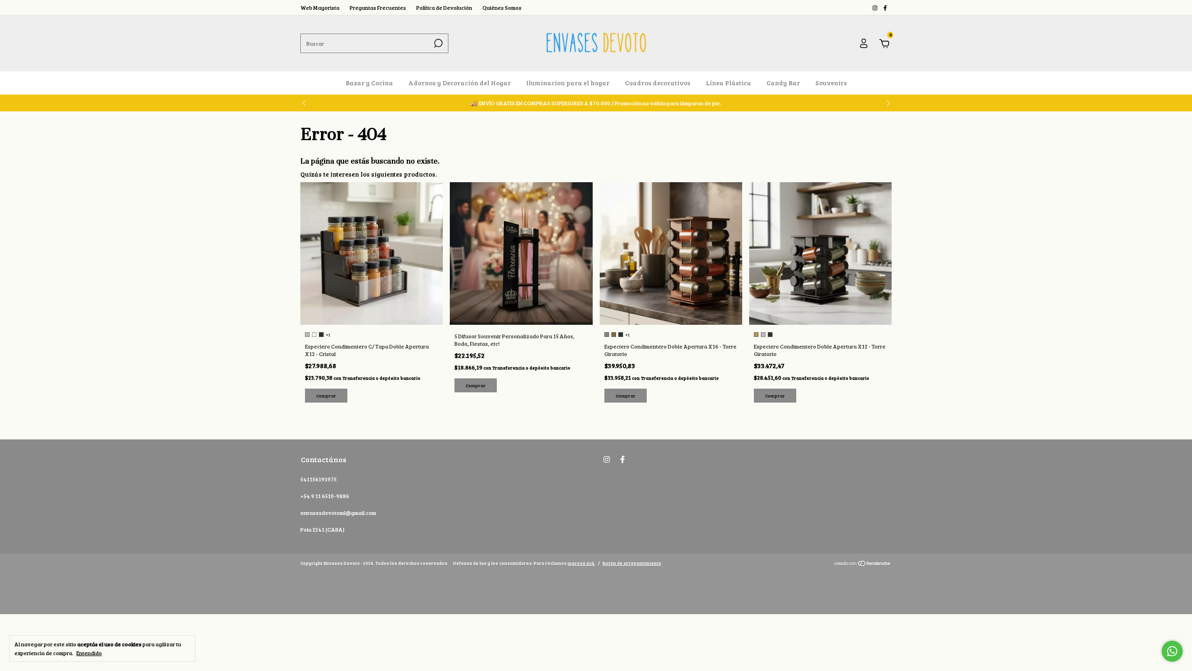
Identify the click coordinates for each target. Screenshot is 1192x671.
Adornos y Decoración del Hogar (459, 82)
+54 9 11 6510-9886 (324, 496)
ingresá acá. (581, 563)
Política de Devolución (444, 7)
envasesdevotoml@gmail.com (338, 512)
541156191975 (318, 479)
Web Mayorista (319, 7)
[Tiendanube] (862, 564)
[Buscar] (437, 43)
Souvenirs (831, 82)
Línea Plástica (728, 82)
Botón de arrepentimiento (632, 563)
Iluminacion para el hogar (568, 82)
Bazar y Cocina (369, 82)
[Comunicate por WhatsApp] (1172, 651)
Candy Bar (783, 82)
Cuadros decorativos (658, 82)
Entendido (89, 653)
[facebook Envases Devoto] (885, 7)
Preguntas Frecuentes (378, 7)
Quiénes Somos (502, 7)
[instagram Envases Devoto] (875, 7)
